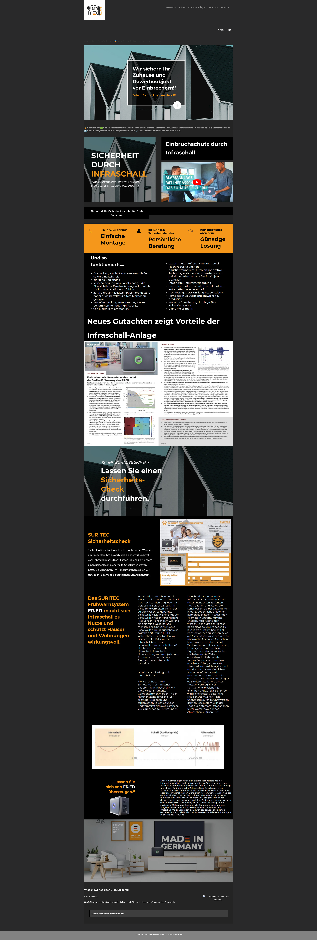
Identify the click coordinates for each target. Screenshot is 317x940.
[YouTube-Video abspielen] (197, 182)
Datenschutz (172, 934)
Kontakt (180, 934)
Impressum (163, 934)
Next (229, 30)
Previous (220, 30)
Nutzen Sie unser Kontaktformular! (108, 914)
